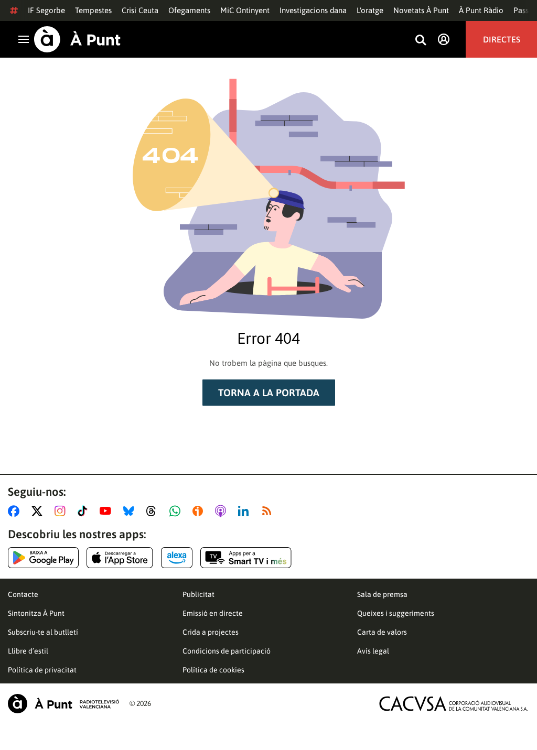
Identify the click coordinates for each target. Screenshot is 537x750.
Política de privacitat (42, 670)
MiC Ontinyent (245, 10)
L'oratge (370, 10)
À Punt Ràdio (481, 10)
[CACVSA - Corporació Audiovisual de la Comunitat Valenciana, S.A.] (453, 703)
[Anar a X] (39, 511)
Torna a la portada (268, 392)
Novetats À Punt (421, 10)
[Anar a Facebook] (16, 511)
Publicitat (198, 594)
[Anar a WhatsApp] (177, 511)
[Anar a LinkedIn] (245, 511)
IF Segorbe (46, 10)
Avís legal (373, 651)
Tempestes (93, 10)
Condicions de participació (226, 651)
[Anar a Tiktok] (85, 511)
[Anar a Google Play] (43, 557)
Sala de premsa (382, 594)
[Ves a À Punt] (77, 39)
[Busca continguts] (420, 41)
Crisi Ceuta (140, 10)
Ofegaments (189, 10)
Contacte (23, 594)
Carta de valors (382, 632)
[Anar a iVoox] (199, 511)
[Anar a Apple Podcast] (222, 511)
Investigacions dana (313, 10)
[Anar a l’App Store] (120, 557)
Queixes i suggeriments (395, 613)
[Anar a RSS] (269, 511)
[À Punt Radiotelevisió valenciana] (63, 703)
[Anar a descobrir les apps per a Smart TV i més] (246, 557)
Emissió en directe (212, 613)
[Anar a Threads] (154, 511)
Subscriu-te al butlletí (43, 632)
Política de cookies (213, 670)
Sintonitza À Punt (36, 613)
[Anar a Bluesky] (130, 511)
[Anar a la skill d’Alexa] (176, 557)
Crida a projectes (210, 632)
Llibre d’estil (28, 651)
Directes (501, 39)
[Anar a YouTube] (107, 511)
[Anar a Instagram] (62, 511)
